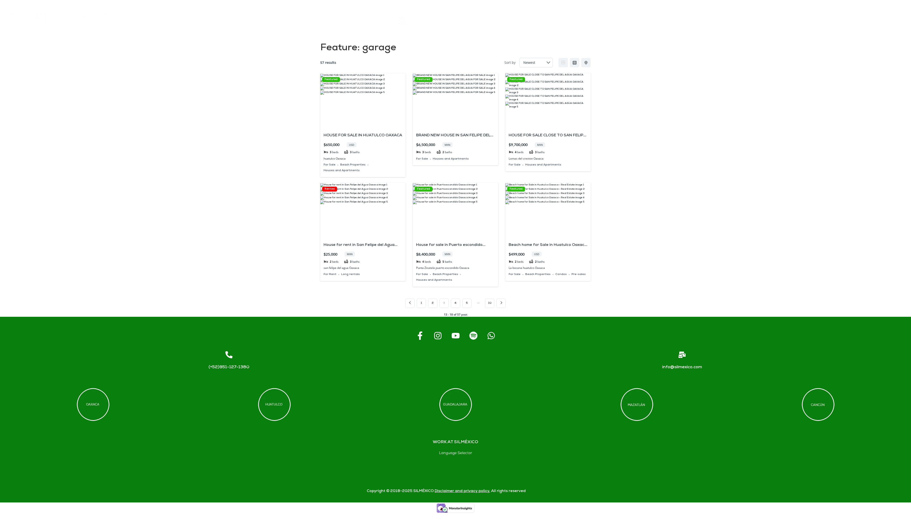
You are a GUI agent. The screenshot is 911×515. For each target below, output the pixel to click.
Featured (331, 79)
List (574, 62)
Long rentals (350, 274)
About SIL (526, 20)
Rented (330, 189)
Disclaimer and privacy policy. (462, 491)
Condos (561, 274)
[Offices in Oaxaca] (93, 404)
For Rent (330, 274)
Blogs (860, 20)
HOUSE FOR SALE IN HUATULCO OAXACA (363, 135)
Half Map (586, 62)
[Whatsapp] (491, 335)
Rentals (413, 20)
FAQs (636, 20)
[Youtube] (455, 335)
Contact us (748, 20)
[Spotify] (473, 335)
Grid (563, 62)
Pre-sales (579, 274)
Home (304, 20)
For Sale (329, 165)
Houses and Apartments (342, 170)
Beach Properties (353, 165)
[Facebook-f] (420, 335)
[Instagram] (437, 335)
